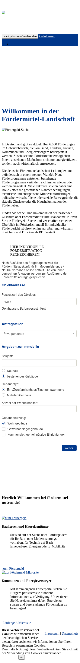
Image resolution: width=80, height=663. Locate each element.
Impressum (52, 633)
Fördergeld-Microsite (17, 623)
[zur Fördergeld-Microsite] (20, 572)
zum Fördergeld (13, 568)
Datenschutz (70, 633)
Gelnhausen (47, 36)
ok (21, 657)
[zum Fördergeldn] (14, 518)
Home (14, 44)
